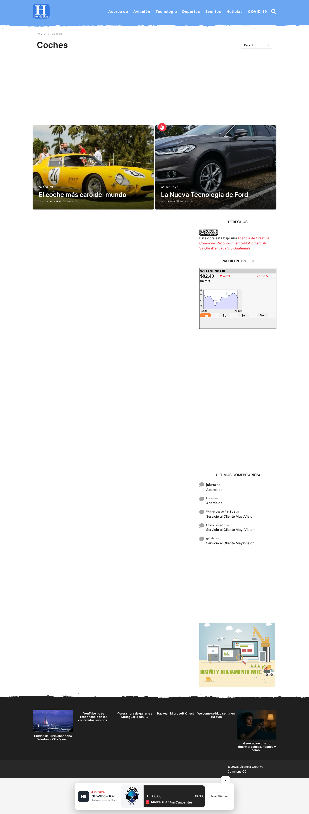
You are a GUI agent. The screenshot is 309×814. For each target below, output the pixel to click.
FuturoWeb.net (219, 796)
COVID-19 (257, 11)
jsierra (211, 485)
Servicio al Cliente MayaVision (230, 516)
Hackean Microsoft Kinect (175, 713)
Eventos (213, 11)
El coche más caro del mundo (82, 194)
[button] (273, 11)
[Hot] (162, 127)
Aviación (141, 11)
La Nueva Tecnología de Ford (204, 194)
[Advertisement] (154, 87)
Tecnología (166, 11)
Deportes (191, 11)
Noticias (234, 11)
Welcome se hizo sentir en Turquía (216, 715)
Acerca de (118, 11)
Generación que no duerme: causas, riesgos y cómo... (257, 746)
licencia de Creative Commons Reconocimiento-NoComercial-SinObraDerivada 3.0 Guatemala (234, 243)
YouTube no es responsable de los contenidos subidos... (94, 717)
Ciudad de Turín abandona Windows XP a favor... (53, 737)
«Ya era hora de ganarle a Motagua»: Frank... (134, 715)
